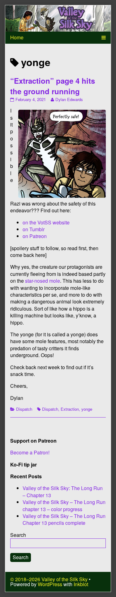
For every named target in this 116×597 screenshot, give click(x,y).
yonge (86, 409)
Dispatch (24, 409)
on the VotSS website (46, 222)
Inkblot (81, 584)
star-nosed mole (42, 280)
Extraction (70, 409)
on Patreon (35, 236)
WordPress (50, 584)
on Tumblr (34, 229)
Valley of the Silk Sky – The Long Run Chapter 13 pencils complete (64, 519)
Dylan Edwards (69, 99)
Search (18, 534)
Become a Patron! (29, 452)
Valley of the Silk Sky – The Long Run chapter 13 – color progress (64, 505)
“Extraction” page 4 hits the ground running (52, 85)
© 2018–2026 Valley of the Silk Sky (49, 579)
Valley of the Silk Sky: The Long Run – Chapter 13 (63, 491)
